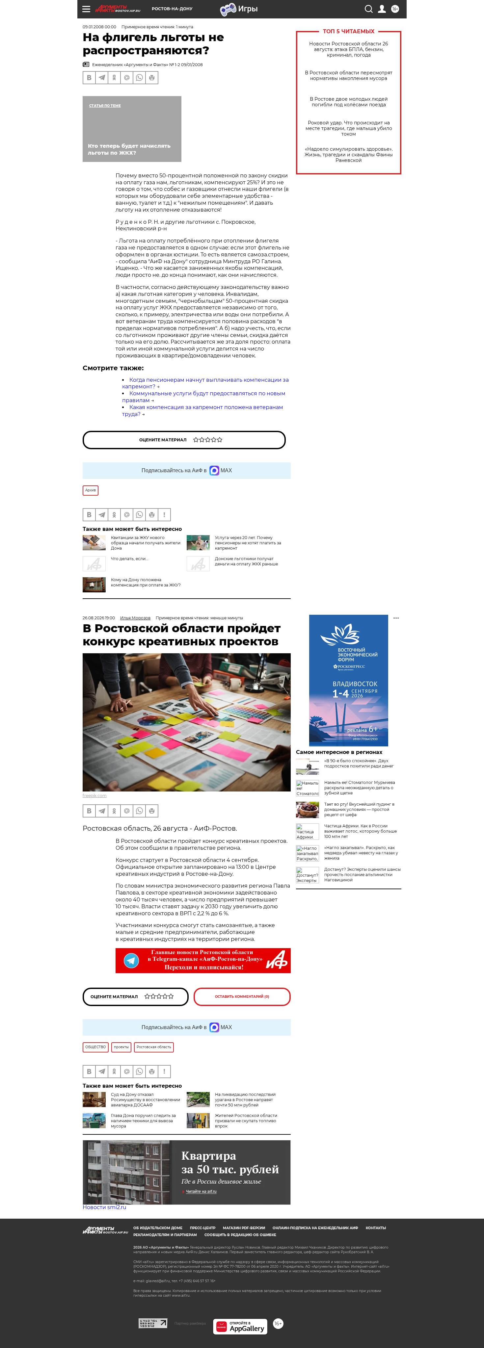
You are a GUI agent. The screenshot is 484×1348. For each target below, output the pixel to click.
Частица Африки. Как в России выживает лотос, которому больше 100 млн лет (360, 831)
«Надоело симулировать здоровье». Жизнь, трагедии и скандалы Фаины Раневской (349, 154)
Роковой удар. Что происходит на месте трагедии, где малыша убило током (349, 128)
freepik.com (95, 795)
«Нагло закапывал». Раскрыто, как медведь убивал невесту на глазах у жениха (361, 853)
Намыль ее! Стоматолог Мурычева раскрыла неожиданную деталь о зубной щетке (359, 787)
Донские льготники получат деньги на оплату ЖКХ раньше (246, 561)
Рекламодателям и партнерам (165, 1235)
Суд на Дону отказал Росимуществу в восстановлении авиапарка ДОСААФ (145, 1099)
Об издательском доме (157, 1228)
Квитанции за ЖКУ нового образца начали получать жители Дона (145, 543)
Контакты (376, 1228)
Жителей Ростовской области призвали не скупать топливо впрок (246, 1120)
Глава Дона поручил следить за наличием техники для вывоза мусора (143, 1120)
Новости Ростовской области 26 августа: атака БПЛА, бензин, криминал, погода (348, 49)
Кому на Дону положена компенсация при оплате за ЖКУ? (146, 582)
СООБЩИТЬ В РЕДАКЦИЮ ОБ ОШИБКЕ (240, 1235)
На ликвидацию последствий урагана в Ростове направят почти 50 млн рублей (245, 1099)
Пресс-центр (202, 1228)
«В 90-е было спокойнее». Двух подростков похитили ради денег (359, 763)
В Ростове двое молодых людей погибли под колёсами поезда (349, 102)
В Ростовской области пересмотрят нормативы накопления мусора (348, 75)
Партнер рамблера (190, 1323)
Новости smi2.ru (104, 1207)
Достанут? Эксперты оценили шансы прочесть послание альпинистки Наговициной (362, 874)
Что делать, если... (129, 558)
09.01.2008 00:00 (99, 26)
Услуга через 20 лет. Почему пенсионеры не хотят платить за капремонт (248, 543)
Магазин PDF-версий (244, 1228)
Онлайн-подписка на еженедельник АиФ (315, 1228)
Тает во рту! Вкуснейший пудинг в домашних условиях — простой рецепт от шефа (359, 809)
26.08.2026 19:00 (99, 617)
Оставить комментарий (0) (242, 997)
